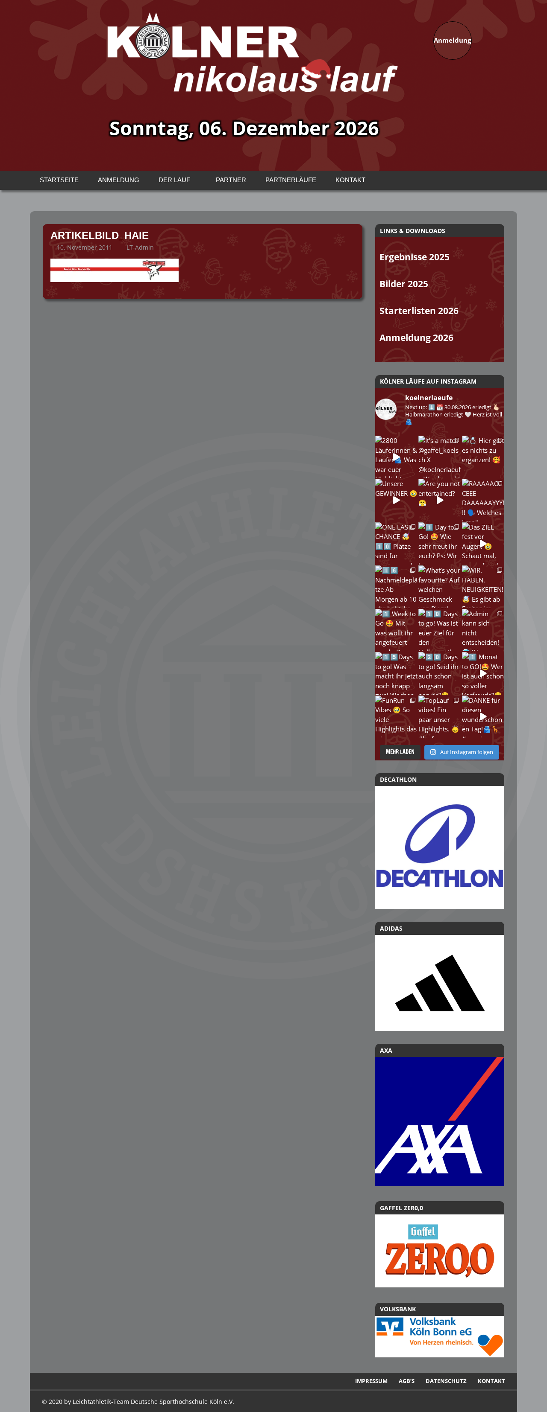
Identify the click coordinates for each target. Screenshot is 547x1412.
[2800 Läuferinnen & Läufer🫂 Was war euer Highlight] (396, 457)
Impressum (371, 1381)
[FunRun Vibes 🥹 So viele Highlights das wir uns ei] (396, 717)
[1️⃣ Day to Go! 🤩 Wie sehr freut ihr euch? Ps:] (439, 543)
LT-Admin (140, 247)
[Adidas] (439, 983)
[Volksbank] (439, 1355)
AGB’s (407, 1381)
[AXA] (439, 1183)
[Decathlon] (439, 847)
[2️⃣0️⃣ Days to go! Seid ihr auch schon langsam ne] (439, 673)
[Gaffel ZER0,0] (439, 1285)
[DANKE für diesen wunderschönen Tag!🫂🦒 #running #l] (483, 717)
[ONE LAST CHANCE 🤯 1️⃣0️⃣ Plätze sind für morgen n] (396, 543)
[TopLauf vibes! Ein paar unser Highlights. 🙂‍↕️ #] (439, 717)
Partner (231, 179)
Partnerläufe (290, 179)
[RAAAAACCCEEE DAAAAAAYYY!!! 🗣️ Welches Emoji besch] (483, 500)
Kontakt (350, 179)
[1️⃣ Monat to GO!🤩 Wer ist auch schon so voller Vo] (483, 673)
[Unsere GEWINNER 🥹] (396, 500)
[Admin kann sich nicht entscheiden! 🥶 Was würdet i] (483, 630)
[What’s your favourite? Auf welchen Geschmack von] (439, 586)
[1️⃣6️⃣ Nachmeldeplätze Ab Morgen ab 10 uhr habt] (396, 586)
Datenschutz (446, 1381)
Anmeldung (118, 179)
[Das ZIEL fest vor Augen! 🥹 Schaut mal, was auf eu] (483, 543)
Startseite (59, 179)
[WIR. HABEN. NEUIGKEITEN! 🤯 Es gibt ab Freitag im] (483, 586)
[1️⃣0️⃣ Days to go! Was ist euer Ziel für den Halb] (439, 630)
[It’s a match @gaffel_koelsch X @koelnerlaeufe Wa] (439, 457)
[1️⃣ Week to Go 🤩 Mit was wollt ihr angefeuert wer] (396, 630)
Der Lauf (174, 179)
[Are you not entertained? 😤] (439, 500)
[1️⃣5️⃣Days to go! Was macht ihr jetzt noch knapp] (396, 673)
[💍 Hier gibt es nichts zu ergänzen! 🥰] (483, 457)
